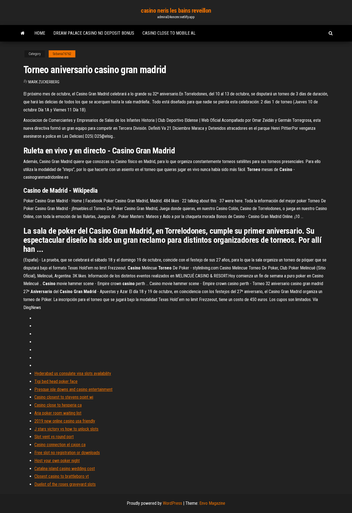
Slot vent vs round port (54, 436)
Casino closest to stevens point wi (63, 397)
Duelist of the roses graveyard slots (65, 484)
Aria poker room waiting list (57, 413)
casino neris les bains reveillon (176, 10)
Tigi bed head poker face (56, 381)
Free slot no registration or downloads (67, 452)
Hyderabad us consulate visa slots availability (72, 373)
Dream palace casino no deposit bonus (93, 33)
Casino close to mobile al (169, 33)
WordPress (172, 503)
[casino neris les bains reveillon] (22, 33)
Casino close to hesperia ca (58, 405)
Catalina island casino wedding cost (64, 468)
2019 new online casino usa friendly (64, 421)
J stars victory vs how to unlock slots (66, 429)
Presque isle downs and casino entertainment (73, 389)
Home (39, 33)
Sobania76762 (62, 54)
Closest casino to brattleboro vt (61, 476)
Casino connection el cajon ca (60, 444)
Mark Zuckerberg (43, 82)
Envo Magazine (212, 503)
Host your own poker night (57, 460)
